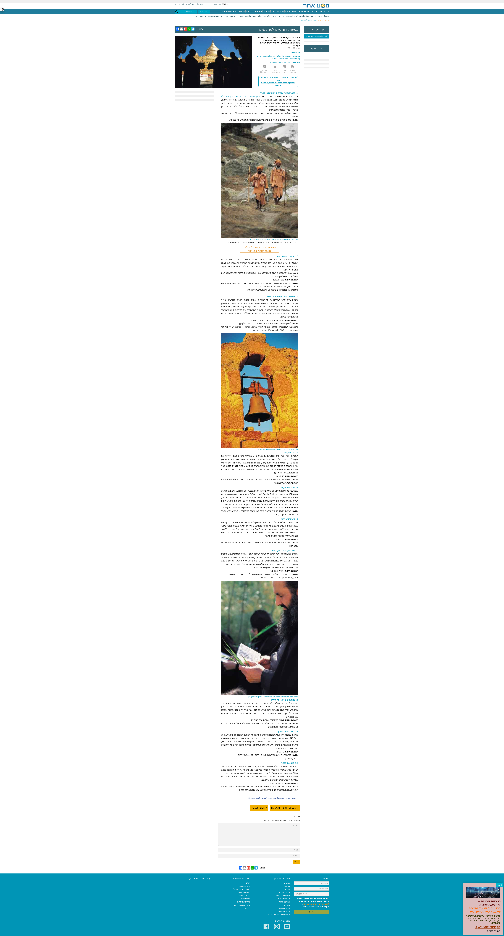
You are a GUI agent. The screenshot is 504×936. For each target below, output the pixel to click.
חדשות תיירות (287, 16)
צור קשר (287, 886)
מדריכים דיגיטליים (310, 16)
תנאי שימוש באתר (283, 895)
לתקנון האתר (324, 904)
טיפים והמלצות (244, 892)
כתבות (320, 20)
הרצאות (241, 11)
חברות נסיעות (276, 16)
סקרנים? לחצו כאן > (487, 927)
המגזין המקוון (244, 16)
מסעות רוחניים (263, 56)
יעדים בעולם (323, 11)
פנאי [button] (267, 11)
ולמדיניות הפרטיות (310, 904)
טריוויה (320, 16)
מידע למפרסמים (283, 892)
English (287, 883)
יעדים (248, 883)
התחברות (217, 4)
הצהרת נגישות (284, 908)
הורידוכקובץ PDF (264, 71)
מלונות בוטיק (254, 16)
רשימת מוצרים (284, 899)
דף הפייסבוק (234, 16)
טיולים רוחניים (276, 56)
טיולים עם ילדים (243, 902)
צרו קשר (177, 4)
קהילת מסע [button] (292, 11)
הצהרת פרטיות (284, 911)
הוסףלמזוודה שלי (275, 71)
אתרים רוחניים (289, 56)
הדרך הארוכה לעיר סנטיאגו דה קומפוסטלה (240, 96)
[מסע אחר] (316, 6)
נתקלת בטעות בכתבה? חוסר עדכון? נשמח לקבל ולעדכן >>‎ (271, 798)
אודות (287, 889)
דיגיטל (247, 908)
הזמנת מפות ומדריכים (212, 16)
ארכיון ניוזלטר (284, 902)
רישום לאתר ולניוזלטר (188, 4)
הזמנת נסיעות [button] (229, 11)
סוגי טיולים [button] (278, 11)
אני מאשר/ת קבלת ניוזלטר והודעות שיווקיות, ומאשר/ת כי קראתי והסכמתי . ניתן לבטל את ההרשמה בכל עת (313, 903)
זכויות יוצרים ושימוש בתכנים (279, 914)
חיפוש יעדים (204, 11)
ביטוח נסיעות (199, 16)
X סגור (499, 885)
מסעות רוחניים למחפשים (289, 59)
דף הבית (326, 20)
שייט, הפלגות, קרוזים (241, 905)
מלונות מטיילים (265, 16)
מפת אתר (286, 905)
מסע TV (326, 16)
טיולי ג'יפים (224, 16)
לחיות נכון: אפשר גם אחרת (317, 36)
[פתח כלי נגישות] (2, 9)
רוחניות (274, 59)
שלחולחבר (284, 71)
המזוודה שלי (201, 4)
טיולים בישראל (307, 11)
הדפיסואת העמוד (292, 71)
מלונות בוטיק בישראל (241, 889)
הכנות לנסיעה (298, 16)
